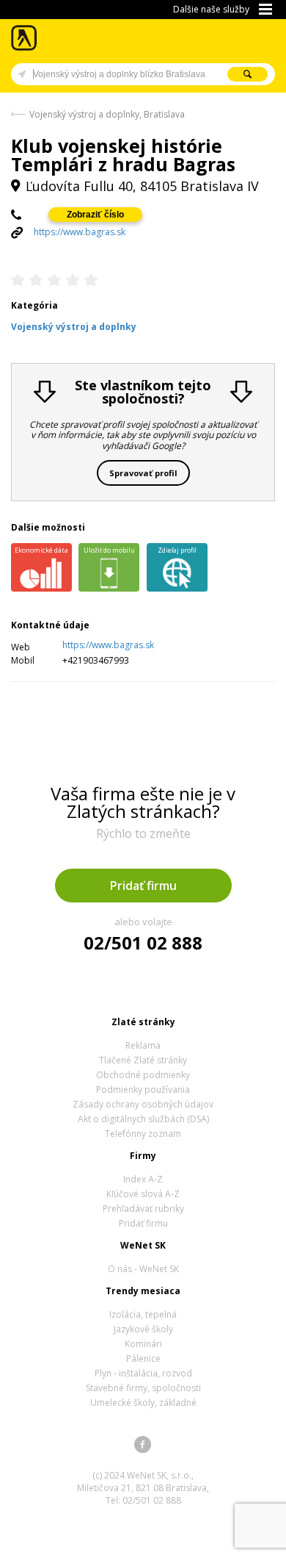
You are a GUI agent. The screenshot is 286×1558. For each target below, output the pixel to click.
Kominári (143, 1344)
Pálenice (143, 1358)
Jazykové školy (143, 1329)
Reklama (143, 1045)
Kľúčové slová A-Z (143, 1194)
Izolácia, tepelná (143, 1314)
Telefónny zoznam (143, 1133)
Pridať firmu (143, 885)
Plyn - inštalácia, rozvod (143, 1373)
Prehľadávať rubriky (143, 1208)
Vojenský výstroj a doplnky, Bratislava (107, 114)
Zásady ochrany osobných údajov (143, 1104)
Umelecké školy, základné (143, 1402)
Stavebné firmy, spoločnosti (143, 1388)
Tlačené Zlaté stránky (143, 1060)
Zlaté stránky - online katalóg (24, 38)
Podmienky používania (143, 1089)
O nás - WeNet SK (143, 1269)
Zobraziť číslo (95, 214)
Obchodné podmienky (143, 1075)
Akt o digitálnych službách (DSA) (143, 1119)
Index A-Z (143, 1179)
